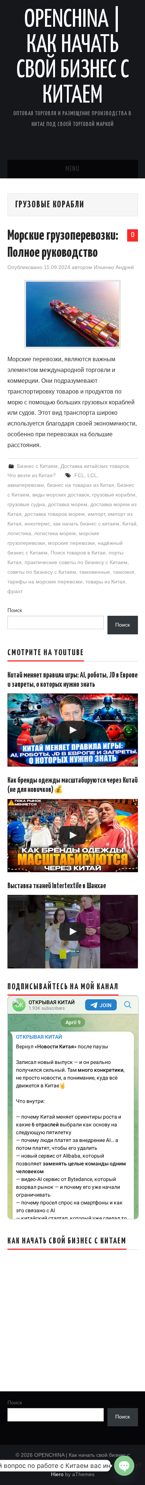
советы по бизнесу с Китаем (41, 572)
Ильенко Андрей (114, 267)
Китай (129, 524)
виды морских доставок (60, 495)
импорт (96, 514)
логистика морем (55, 533)
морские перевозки (71, 543)
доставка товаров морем (55, 514)
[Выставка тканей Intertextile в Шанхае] (72, 931)
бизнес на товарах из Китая (80, 485)
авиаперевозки (25, 485)
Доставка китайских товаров (95, 466)
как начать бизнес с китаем (86, 524)
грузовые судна (26, 504)
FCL (79, 475)
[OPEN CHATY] (124, 1466)
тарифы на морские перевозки (45, 582)
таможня (123, 572)
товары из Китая (105, 582)
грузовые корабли (113, 495)
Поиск (14, 610)
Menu (72, 169)
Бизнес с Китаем (37, 466)
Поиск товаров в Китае (78, 553)
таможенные (94, 572)
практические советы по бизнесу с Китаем (76, 562)
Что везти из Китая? (31, 475)
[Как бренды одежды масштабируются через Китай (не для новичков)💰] (72, 835)
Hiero (57, 1474)
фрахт (15, 591)
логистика (19, 533)
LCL (92, 475)
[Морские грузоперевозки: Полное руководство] (72, 314)
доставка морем (67, 504)
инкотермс (37, 524)
